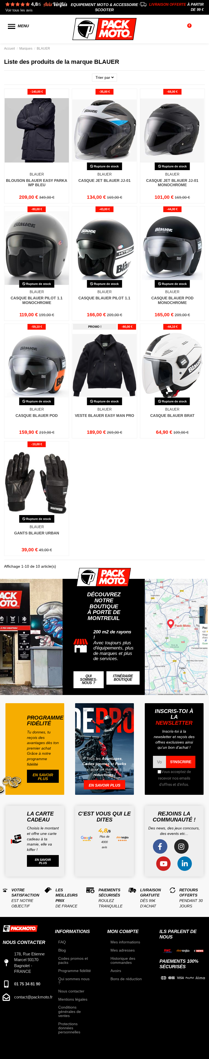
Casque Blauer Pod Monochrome (172, 300)
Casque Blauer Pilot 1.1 (104, 298)
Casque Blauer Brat (172, 415)
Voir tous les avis (19, 10)
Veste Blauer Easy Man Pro (104, 415)
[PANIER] (190, 29)
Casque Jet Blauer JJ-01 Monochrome (172, 182)
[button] (88, 679)
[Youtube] (163, 863)
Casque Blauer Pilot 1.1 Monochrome (37, 300)
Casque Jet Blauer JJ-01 (104, 180)
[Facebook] (160, 846)
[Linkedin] (184, 863)
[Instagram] (181, 846)
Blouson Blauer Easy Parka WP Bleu (36, 182)
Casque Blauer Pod (37, 415)
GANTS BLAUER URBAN (36, 533)
